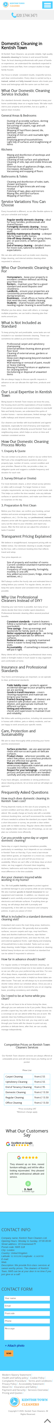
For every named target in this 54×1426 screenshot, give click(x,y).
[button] (6, 1175)
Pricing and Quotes (12, 1392)
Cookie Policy (37, 1377)
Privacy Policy (9, 1383)
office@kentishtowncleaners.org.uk (27, 1259)
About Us (7, 1386)
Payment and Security (14, 1389)
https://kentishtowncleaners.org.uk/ (22, 1262)
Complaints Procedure (14, 1380)
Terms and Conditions (40, 1380)
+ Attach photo (14, 1345)
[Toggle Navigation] (47, 5)
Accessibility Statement (31, 1383)
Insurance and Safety (25, 1386)
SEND (8, 1353)
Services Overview (38, 1389)
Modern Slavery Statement (16, 1374)
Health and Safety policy (15, 1377)
